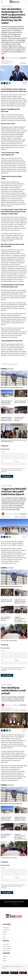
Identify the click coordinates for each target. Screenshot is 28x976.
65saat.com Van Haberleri (11, 58)
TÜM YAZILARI (23, 58)
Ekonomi (5, 938)
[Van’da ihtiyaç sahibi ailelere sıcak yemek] (20, 394)
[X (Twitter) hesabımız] (13, 904)
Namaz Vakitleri (6, 946)
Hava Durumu (6, 944)
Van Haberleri (23, 63)
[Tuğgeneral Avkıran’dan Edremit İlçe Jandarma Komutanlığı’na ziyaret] (14, 430)
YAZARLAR (5, 956)
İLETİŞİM (4, 960)
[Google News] (24, 84)
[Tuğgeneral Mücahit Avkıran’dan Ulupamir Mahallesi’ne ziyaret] (7, 411)
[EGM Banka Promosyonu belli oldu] (14, 378)
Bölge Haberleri (6, 929)
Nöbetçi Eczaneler (7, 948)
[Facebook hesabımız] (11, 904)
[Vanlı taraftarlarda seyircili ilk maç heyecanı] (20, 411)
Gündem (16, 516)
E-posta (17, 461)
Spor (4, 936)
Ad (2, 461)
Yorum (3, 451)
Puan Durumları (6, 950)
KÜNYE (4, 958)
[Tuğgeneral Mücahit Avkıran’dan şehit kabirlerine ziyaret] (7, 394)
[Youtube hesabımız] (17, 904)
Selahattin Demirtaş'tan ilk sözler (9, 364)
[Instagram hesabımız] (15, 904)
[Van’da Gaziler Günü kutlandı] (14, 631)
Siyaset (4, 934)
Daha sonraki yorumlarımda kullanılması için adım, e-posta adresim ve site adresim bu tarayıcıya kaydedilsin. (13, 470)
